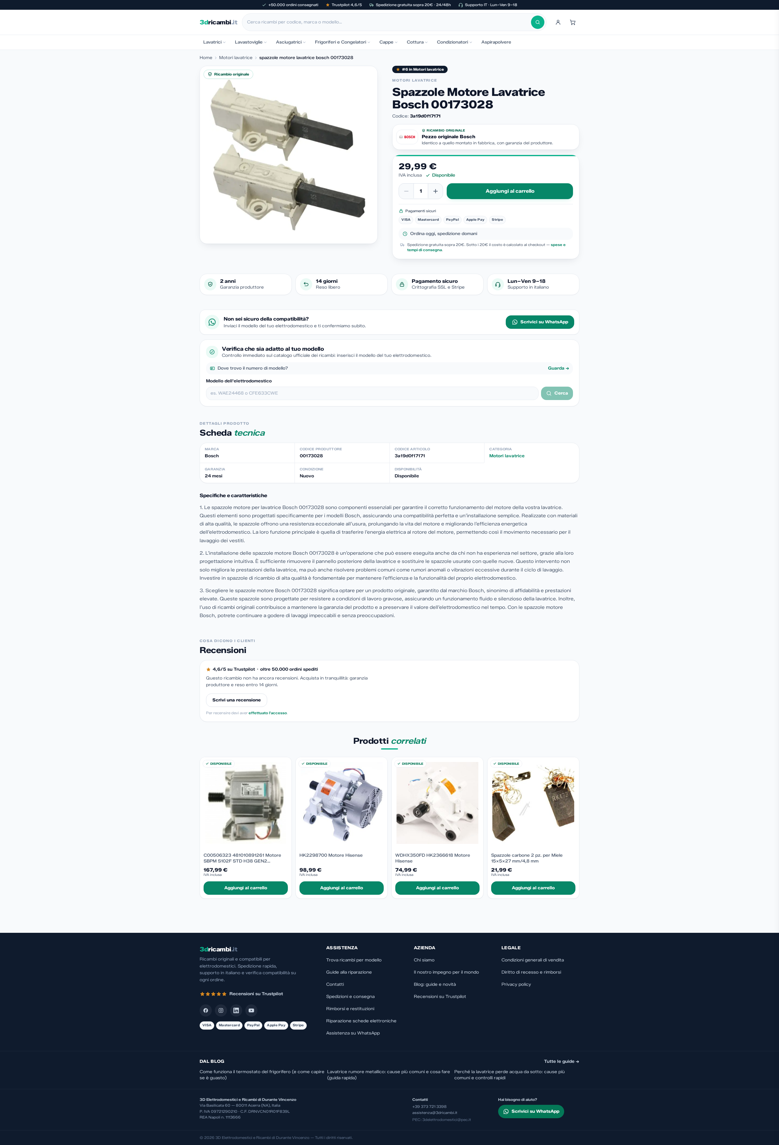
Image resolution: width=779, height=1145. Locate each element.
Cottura (415, 42)
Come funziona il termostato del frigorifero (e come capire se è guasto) (262, 1074)
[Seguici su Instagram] (221, 1010)
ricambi (218, 22)
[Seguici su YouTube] (251, 1010)
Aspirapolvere (496, 42)
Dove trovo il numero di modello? (393, 368)
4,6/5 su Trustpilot (234, 669)
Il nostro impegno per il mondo (446, 972)
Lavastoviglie (249, 42)
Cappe (386, 42)
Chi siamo (424, 960)
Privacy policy (516, 984)
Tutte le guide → (561, 1061)
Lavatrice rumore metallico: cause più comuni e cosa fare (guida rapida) (388, 1074)
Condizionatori (452, 42)
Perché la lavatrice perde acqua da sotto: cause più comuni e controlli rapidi (509, 1074)
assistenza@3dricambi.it (434, 1112)
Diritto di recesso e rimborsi (531, 972)
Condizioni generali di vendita (532, 960)
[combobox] (389, 22)
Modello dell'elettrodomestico (239, 381)
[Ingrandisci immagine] (288, 155)
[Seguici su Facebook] (206, 1010)
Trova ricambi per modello (354, 960)
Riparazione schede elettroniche (361, 1021)
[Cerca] (537, 22)
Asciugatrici (289, 42)
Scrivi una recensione (236, 700)
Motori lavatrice (236, 57)
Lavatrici (212, 42)
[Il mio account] (558, 22)
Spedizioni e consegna (350, 996)
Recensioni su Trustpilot (440, 996)
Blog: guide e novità (435, 984)
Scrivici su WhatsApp (544, 322)
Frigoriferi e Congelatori (340, 42)
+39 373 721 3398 (429, 1106)
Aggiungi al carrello (510, 191)
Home (206, 57)
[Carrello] (572, 22)
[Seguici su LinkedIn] (236, 1010)
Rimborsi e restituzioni (350, 1008)
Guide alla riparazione (349, 972)
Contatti (335, 984)
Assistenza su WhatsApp (353, 1033)
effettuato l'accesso (268, 713)
